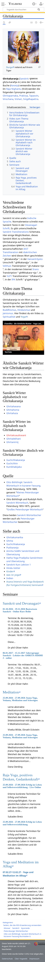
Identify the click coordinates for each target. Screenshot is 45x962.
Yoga (23, 316)
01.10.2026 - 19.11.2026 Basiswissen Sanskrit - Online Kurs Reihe (20, 610)
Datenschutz (7, 958)
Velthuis (7, 265)
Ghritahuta (12, 413)
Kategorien (7, 922)
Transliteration (10, 252)
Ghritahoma (12, 409)
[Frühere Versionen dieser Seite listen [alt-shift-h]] (36, 22)
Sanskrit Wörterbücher (29, 515)
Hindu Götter (13, 568)
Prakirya (23, 95)
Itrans (35, 269)
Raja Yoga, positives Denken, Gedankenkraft (20, 777)
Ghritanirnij (12, 442)
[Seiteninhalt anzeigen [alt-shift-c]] (4, 22)
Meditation (11, 692)
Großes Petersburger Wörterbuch (25, 509)
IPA (13, 279)
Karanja (15, 85)
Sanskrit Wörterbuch (17, 502)
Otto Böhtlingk (14, 482)
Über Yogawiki (21, 958)
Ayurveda (25, 928)
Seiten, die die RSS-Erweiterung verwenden (22, 925)
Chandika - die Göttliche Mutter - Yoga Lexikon (24, 323)
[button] (23, 338)
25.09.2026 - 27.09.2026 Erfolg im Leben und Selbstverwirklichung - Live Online (22, 786)
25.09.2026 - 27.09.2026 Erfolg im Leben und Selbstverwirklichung (22, 823)
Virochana (8, 99)
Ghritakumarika (14, 537)
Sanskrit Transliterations (16, 231)
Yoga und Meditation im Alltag (21, 864)
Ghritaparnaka (10, 95)
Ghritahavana (13, 406)
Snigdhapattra (30, 99)
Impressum (34, 958)
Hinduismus (23, 309)
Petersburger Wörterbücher (16, 931)
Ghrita (9, 540)
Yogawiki (15, 3)
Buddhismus (9, 309)
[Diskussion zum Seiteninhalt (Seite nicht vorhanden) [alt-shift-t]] (9, 22)
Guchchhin (12, 463)
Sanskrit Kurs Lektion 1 (18, 564)
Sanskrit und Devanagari (21, 603)
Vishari (18, 99)
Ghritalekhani (13, 438)
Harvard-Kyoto (35, 259)
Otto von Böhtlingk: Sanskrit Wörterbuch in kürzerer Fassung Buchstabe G (22, 935)
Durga (9, 67)
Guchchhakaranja (15, 460)
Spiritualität (9, 316)
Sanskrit (24, 78)
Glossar (7, 928)
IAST (26, 248)
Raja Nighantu (13, 88)
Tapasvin (33, 95)
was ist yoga (13, 574)
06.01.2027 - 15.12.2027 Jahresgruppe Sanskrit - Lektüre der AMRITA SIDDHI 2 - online (23, 655)
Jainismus (8, 313)
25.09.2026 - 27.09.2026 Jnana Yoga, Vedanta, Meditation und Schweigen (20, 699)
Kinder (9, 571)
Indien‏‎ (9, 578)
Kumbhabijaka (14, 466)
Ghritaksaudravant (16, 435)
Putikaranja (12, 547)
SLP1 (9, 276)
